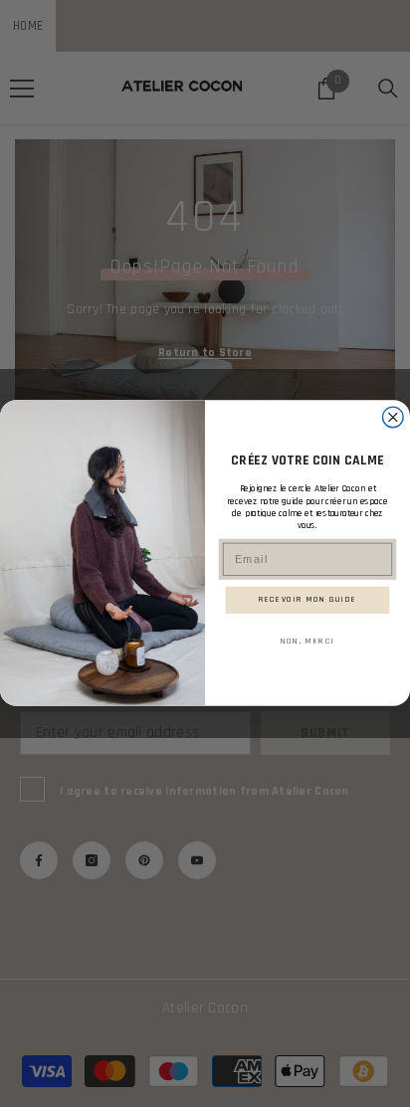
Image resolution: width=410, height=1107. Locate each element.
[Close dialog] (393, 417)
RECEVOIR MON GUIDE (308, 600)
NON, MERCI (307, 641)
